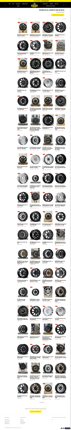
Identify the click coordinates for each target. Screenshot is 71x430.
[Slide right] (65, 1)
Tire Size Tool (68, 428)
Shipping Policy (7, 423)
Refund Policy (7, 422)
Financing (21, 419)
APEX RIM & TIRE (9, 427)
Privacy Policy (7, 419)
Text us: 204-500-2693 (35, 411)
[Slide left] (5, 1)
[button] (5, 5)
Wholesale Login (22, 422)
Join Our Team (22, 423)
